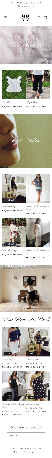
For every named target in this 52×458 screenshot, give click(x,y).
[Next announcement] (47, 4)
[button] (5, 18)
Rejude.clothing (25, 449)
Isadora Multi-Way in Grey (37, 208)
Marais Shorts (33, 404)
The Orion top (9, 206)
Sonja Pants (32, 102)
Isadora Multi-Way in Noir (13, 405)
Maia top (6, 359)
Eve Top (6, 102)
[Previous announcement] (5, 4)
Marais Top (32, 359)
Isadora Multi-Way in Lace (37, 252)
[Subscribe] (42, 435)
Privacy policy (31, 452)
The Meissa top (9, 250)
